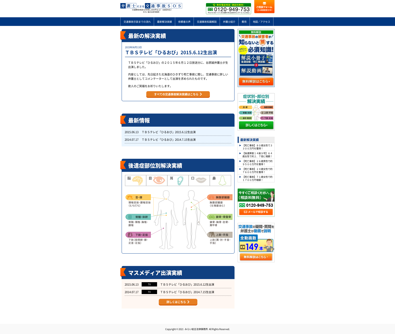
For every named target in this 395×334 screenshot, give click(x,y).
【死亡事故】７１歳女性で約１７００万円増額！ (257, 178)
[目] (157, 180)
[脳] (135, 180)
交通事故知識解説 (207, 21)
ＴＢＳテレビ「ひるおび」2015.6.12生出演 (171, 52)
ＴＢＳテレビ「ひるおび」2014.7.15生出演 (169, 139)
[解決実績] (151, 8)
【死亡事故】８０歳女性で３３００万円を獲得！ (257, 147)
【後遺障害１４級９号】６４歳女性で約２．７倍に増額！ (257, 154)
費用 (244, 21)
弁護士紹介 (229, 21)
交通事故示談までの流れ (137, 21)
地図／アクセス (261, 21)
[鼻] (220, 180)
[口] (199, 180)
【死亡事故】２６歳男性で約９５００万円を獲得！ (257, 162)
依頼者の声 (184, 21)
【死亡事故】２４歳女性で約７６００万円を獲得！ (257, 170)
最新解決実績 (164, 21)
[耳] (178, 180)
